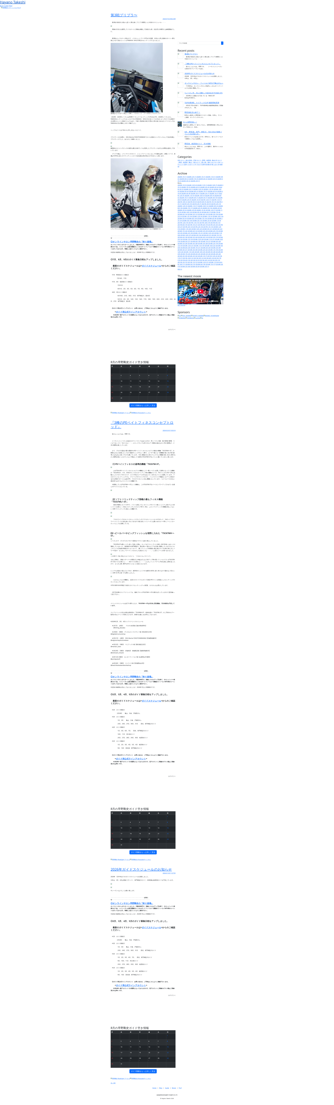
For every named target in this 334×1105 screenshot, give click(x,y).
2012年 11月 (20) (189, 252)
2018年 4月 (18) (187, 221)
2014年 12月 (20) (198, 239)
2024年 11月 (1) (202, 185)
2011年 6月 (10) (185, 260)
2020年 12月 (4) (182, 206)
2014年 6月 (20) (216, 241)
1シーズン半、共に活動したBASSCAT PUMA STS (203, 93)
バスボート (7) (191, 164)
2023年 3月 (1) (195, 193)
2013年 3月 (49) (193, 250)
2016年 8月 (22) (217, 229)
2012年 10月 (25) (200, 252)
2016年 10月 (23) (196, 229)
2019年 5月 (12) (193, 214)
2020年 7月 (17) (188, 208)
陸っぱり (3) (215, 164)
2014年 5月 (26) (182, 244)
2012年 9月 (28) (210, 252)
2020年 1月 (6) (200, 210)
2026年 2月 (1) (191, 177)
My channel (181, 305)
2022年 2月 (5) (186, 200)
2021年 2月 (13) (216, 204)
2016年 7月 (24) (182, 231)
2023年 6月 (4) (212, 191)
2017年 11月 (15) (194, 223)
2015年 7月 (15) (217, 235)
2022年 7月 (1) (184, 198)
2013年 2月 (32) (203, 250)
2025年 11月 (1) (211, 177)
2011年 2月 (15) (182, 262)
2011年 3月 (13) (215, 260)
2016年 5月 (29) (203, 231)
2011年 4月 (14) (205, 260)
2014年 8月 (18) (195, 241)
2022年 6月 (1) (193, 198)
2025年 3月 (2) (185, 181)
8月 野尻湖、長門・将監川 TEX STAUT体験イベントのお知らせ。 (203, 133)
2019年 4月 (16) (203, 214)
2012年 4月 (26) (216, 254)
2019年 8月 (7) (206, 212)
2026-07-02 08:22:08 (169, 19)
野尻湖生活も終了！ (192, 112)
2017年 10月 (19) (205, 223)
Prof (180, 1088)
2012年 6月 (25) (195, 254)
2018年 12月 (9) (197, 216)
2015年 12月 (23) (208, 233)
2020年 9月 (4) (213, 206)
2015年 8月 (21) (206, 235)
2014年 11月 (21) (209, 239)
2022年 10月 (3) (200, 196)
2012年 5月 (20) (206, 254)
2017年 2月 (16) (198, 227)
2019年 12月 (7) (211, 210)
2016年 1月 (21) (198, 233)
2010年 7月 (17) (211, 264)
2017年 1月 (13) (208, 227)
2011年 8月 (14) (209, 258)
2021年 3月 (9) (206, 204)
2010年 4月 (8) (195, 266)
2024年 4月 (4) (214, 187)
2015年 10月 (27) (185, 235)
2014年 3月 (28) (203, 244)
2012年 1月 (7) (202, 256)
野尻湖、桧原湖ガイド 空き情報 (198, 143)
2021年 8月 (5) (201, 202)
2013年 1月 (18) (213, 250)
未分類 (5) (208, 164)
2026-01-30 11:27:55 (169, 873)
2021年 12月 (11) (206, 200)
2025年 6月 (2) (202, 179)
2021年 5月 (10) (187, 204)
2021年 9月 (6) (192, 202)
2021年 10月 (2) (182, 202)
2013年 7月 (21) (195, 248)
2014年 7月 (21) (206, 241)
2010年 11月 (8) (214, 262)
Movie (174, 1088)
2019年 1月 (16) (187, 216)
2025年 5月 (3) (212, 179)
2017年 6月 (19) (203, 225)
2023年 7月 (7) (202, 191)
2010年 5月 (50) (185, 266)
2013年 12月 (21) (188, 246)
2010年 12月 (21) (203, 262)
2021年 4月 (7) (196, 204)
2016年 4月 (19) (213, 231)
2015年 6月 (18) (182, 237)
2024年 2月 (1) (188, 189)
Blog (160, 1088)
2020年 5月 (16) (207, 208)
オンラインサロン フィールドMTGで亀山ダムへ (204, 83)
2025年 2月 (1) (195, 181)
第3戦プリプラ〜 (124, 15)
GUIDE (6, 6)
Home (154, 1088)
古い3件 (113, 1083)
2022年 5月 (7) (202, 198)
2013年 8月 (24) (185, 248)
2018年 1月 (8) (216, 221)
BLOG (2, 6)
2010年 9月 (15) (190, 264)
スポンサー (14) (215, 162)
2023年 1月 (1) (214, 193)
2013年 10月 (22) (210, 246)
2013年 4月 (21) (182, 250)
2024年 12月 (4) (192, 185)
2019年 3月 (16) (213, 214)
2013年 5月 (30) (216, 248)
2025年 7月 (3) (193, 179)
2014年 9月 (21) (185, 241)
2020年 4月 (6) (217, 208)
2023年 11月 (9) (208, 189)
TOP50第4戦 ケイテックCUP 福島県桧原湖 (202, 102)
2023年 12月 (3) (198, 189)
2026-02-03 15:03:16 (169, 430)
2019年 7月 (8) (215, 212)
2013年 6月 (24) (206, 248)
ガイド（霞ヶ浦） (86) (203, 162)
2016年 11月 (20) (185, 229)
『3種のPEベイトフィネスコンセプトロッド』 (142, 424)
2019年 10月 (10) (186, 212)
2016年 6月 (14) (193, 231)
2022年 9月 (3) (209, 196)
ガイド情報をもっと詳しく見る (143, 405)
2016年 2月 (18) (188, 233)
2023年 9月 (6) (184, 191)
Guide (167, 1088)
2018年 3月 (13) (197, 221)
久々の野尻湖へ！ (190, 122)
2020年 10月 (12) (203, 206)
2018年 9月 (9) (182, 219)
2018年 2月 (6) (207, 221)
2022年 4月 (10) (213, 198)
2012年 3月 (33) (182, 256)
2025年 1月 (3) (182, 185)
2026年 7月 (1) (182, 177)
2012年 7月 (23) (185, 254)
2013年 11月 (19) (199, 246)
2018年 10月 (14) (218, 216)
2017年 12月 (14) (183, 223)
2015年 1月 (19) (188, 239)
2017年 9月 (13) (215, 223)
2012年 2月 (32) (193, 256)
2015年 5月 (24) (193, 237)
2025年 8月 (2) (184, 179)
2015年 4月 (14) (203, 237)
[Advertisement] (143, 344)
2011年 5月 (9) (195, 260)
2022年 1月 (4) (196, 200)
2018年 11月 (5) (207, 216)
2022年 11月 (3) (189, 196)
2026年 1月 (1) (200, 177)
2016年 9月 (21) (207, 229)
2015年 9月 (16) (196, 235)
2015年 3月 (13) (213, 237)
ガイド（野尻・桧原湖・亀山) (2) (207, 160)
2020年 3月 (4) (182, 210)
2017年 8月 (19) (182, 225)
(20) (179, 160)
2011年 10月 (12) (188, 258)
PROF (10, 6)
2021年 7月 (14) (211, 202)
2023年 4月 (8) (185, 193)
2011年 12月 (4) (212, 256)
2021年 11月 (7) (217, 200)
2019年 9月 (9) (196, 212)
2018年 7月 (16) (202, 219)
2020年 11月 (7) (193, 206)
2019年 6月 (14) (182, 214)
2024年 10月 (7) (212, 185)
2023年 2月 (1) (204, 193)
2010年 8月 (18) (200, 264)
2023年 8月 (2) (193, 191)
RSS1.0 (180, 269)
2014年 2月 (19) (213, 244)
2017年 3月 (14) (188, 227)
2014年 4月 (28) (193, 244)
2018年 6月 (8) (211, 219)
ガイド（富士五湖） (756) (188, 160)
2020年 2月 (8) (191, 210)
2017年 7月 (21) (193, 225)
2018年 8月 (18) (192, 219)
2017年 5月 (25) (213, 225)
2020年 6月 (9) (197, 208)
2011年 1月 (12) (193, 262)
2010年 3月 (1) (204, 266)
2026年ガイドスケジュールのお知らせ (141, 869)
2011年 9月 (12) (199, 258)
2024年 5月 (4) (204, 187)
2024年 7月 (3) (185, 187)
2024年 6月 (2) (195, 187)
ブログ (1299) (200, 164)
